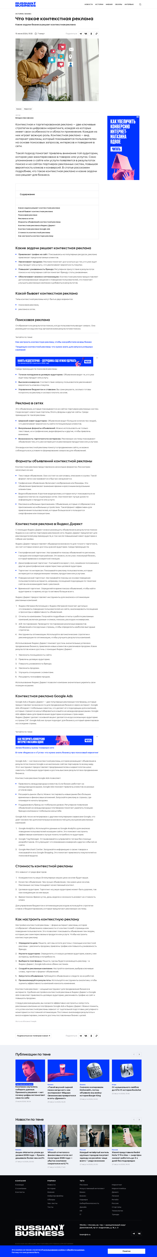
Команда (19, 1185)
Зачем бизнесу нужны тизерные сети (34, 748)
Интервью (129, 4)
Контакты (20, 1192)
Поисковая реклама (27, 215)
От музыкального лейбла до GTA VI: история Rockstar (126, 1088)
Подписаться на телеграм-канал (32, 1036)
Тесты (50, 1207)
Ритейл (115, 1200)
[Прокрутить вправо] (139, 1054)
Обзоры (118, 4)
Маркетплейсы (119, 1188)
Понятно (127, 1251)
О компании (20, 1188)
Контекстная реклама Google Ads (34, 229)
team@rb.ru (85, 1235)
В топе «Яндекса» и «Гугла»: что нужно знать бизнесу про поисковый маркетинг (56, 753)
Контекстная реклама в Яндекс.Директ (36, 225)
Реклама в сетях (26, 218)
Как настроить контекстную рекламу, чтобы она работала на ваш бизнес (53, 342)
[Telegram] (133, 1233)
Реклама (84, 1185)
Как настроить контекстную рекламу (35, 236)
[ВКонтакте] (139, 1233)
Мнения (109, 4)
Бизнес (28, 14)
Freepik (33, 1021)
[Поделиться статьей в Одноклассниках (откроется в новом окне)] (91, 33)
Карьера (84, 1200)
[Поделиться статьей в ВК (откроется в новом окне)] (86, 33)
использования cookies (54, 1250)
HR (81, 1211)
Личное (115, 1196)
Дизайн (83, 1207)
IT (80, 1214)
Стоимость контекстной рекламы (34, 232)
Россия (115, 1203)
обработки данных (76, 1250)
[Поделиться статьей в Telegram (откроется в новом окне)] (80, 33)
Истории (99, 4)
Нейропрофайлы (55, 1196)
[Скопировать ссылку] (96, 33)
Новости (89, 4)
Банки (82, 1192)
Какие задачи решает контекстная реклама (39, 208)
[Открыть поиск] (140, 4)
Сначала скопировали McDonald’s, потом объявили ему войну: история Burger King (91, 1091)
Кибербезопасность (89, 1203)
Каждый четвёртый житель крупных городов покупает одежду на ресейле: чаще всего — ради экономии (94, 1156)
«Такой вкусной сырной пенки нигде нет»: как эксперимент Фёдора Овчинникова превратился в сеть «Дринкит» (62, 1092)
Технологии (117, 1211)
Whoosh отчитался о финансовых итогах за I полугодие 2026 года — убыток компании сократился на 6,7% (60, 1157)
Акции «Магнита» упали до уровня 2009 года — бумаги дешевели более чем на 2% (29, 1155)
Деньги (115, 1192)
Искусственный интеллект (92, 1188)
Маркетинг (28, 109)
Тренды (115, 1214)
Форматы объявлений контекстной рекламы (39, 222)
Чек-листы (52, 1203)
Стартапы (116, 1207)
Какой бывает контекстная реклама (35, 211)
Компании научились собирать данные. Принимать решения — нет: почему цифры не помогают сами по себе (30, 1092)
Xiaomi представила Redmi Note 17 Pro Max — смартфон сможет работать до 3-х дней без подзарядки (126, 1156)
